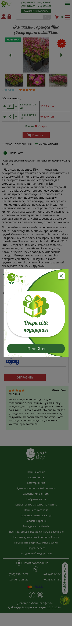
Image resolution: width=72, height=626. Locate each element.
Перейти (36, 348)
